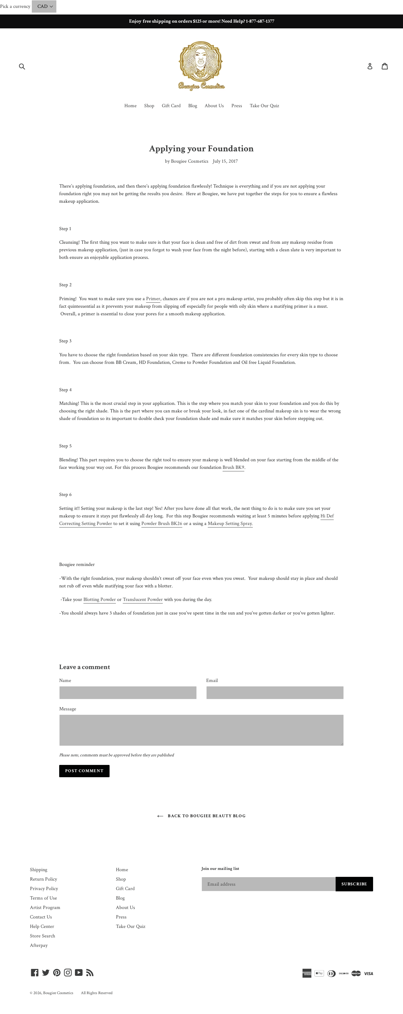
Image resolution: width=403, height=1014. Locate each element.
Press (236, 105)
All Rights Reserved (96, 993)
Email (212, 680)
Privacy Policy (44, 888)
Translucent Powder (143, 599)
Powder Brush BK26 (161, 523)
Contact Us (41, 917)
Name (65, 680)
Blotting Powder (99, 599)
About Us (214, 105)
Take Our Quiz (264, 105)
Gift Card (171, 105)
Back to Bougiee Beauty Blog (206, 816)
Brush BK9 (233, 467)
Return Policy (43, 879)
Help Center (42, 926)
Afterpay (39, 945)
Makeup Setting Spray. (230, 523)
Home (130, 105)
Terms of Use (43, 898)
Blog (192, 105)
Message (67, 709)
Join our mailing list (220, 868)
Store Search (42, 936)
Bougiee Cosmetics (58, 993)
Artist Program (45, 907)
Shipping (38, 869)
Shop (149, 105)
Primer (153, 298)
